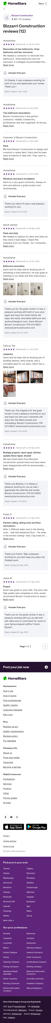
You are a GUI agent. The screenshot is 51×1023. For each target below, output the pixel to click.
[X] (17, 817)
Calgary (30, 868)
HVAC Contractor (34, 957)
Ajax (28, 906)
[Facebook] (5, 817)
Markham (31, 892)
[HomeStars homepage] (17, 4)
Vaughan (30, 897)
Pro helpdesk (9, 740)
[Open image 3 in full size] (36, 289)
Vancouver (7, 883)
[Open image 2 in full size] (23, 289)
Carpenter (7, 938)
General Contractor (35, 952)
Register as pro (10, 726)
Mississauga (8, 878)
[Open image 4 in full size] (9, 390)
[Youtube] (11, 817)
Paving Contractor (11, 966)
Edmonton (31, 873)
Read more (8, 65)
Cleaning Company (11, 962)
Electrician (31, 933)
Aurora (29, 916)
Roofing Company (34, 966)
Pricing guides (10, 798)
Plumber (6, 933)
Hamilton (30, 883)
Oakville (6, 906)
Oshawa (6, 892)
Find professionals (12, 700)
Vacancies (8, 762)
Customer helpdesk (12, 710)
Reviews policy (10, 736)
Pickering (7, 911)
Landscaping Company (36, 962)
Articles (7, 802)
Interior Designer (10, 952)
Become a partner (12, 767)
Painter (6, 957)
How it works (9, 695)
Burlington (31, 901)
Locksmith (7, 943)
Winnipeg (31, 878)
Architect (30, 938)
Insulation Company (35, 983)
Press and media (11, 757)
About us (7, 753)
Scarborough (32, 887)
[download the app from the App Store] (13, 827)
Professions (9, 779)
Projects (7, 788)
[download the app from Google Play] (36, 827)
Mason (6, 948)
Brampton (7, 887)
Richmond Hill (9, 901)
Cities (6, 793)
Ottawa (6, 873)
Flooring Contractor (11, 983)
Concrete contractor (35, 978)
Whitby (6, 916)
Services (7, 783)
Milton (29, 911)
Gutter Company (10, 978)
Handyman (31, 943)
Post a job (8, 691)
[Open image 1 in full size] (9, 289)
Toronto (6, 868)
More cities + (8, 920)
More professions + (35, 988)
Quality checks (10, 705)
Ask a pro (8, 714)
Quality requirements (13, 731)
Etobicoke (7, 897)
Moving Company (34, 948)
